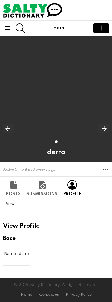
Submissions (42, 194)
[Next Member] (103, 128)
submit (101, 28)
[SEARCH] (20, 28)
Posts (13, 194)
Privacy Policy (79, 295)
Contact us (49, 295)
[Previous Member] (8, 128)
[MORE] (105, 169)
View (10, 203)
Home (26, 295)
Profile (72, 194)
